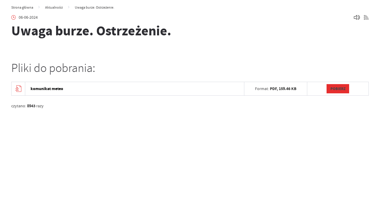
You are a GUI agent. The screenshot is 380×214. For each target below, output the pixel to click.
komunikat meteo (47, 89)
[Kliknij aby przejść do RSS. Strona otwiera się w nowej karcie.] (366, 17)
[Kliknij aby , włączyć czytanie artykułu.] (356, 17)
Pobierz (338, 88)
